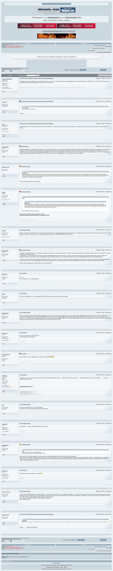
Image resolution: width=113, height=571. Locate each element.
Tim (60, 3)
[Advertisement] (56, 63)
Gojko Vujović (56, 565)
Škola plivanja (59, 569)
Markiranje (100, 75)
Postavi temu (103, 69)
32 (104, 52)
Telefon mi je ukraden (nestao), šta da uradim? (20, 68)
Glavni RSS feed (49, 567)
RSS (62, 13)
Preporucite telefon (9, 44)
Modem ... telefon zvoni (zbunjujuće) (13, 45)
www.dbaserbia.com (8, 386)
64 (106, 52)
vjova (27, 556)
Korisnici (64, 3)
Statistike (68, 3)
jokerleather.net (7, 199)
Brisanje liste (108, 46)
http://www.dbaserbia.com (25, 391)
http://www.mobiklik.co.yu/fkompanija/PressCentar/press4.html (34, 215)
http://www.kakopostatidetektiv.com (26, 392)
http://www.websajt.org (24, 393)
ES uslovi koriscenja (45, 565)
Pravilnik (52, 3)
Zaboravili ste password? (52, 20)
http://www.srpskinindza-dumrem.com (27, 394)
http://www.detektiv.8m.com (26, 386)
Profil (4, 91)
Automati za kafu (45, 569)
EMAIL (59, 13)
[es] (2, 68)
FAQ (48, 3)
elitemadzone (54, 13)
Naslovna (44, 3)
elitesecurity (47, 13)
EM (64, 567)
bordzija (19, 556)
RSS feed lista (56, 567)
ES (66, 567)
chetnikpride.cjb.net (7, 88)
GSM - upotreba (7, 68)
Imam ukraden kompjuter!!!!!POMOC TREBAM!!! (15, 46)
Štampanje (106, 75)
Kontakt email (56, 563)
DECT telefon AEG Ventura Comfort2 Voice (14, 47)
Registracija (45, 20)
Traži (38, 75)
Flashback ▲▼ (60, 20)
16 (103, 52)
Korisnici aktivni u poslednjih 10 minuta (10, 553)
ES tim (70, 565)
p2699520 (24, 556)
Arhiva (61, 567)
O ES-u (56, 3)
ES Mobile (66, 13)
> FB (81, 69)
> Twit (84, 69)
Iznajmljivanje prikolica (66, 569)
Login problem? (67, 20)
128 (108, 52)
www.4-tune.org (7, 236)
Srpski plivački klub (52, 569)
